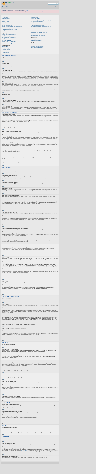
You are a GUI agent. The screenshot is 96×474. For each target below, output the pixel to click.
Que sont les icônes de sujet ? (5, 52)
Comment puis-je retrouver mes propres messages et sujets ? (38, 35)
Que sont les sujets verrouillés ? (6, 51)
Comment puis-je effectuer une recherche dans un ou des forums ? (39, 32)
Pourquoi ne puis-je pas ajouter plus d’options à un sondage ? (9, 37)
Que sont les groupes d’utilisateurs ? (35, 18)
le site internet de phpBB (5, 139)
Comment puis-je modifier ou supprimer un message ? (8, 35)
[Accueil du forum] (7, 3)
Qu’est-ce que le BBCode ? (5, 46)
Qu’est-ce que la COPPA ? (5, 17)
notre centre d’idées (49, 444)
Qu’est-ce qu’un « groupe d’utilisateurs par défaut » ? (37, 21)
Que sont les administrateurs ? (34, 16)
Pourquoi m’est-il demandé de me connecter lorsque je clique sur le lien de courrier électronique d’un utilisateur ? (15, 31)
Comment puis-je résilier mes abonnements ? (36, 40)
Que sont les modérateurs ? (34, 17)
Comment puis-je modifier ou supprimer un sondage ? (8, 38)
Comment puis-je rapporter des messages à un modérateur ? (9, 41)
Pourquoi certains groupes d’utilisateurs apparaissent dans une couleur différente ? (41, 20)
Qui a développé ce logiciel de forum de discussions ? (37, 46)
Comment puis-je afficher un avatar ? (6, 30)
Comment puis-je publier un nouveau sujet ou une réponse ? (9, 34)
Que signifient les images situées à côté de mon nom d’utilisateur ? (10, 29)
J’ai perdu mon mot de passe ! (5, 21)
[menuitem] (7, 6)
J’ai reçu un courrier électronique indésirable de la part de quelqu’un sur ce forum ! (41, 26)
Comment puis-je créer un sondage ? (6, 36)
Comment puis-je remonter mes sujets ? (7, 43)
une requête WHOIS (24, 450)
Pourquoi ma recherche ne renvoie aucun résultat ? (37, 33)
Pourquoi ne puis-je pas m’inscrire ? (6, 18)
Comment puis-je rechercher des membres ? (36, 34)
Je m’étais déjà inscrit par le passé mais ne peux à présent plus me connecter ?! (11, 20)
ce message (26, 10)
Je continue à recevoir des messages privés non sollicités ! (38, 25)
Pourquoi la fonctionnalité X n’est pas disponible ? (37, 47)
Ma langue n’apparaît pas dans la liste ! (6, 28)
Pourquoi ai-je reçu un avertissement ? (6, 40)
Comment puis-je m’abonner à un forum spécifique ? (37, 39)
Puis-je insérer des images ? (5, 48)
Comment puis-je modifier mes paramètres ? (7, 25)
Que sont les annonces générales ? (6, 49)
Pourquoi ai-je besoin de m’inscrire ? (6, 16)
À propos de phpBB (31, 439)
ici (42, 11)
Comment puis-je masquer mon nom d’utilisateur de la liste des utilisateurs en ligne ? (12, 26)
